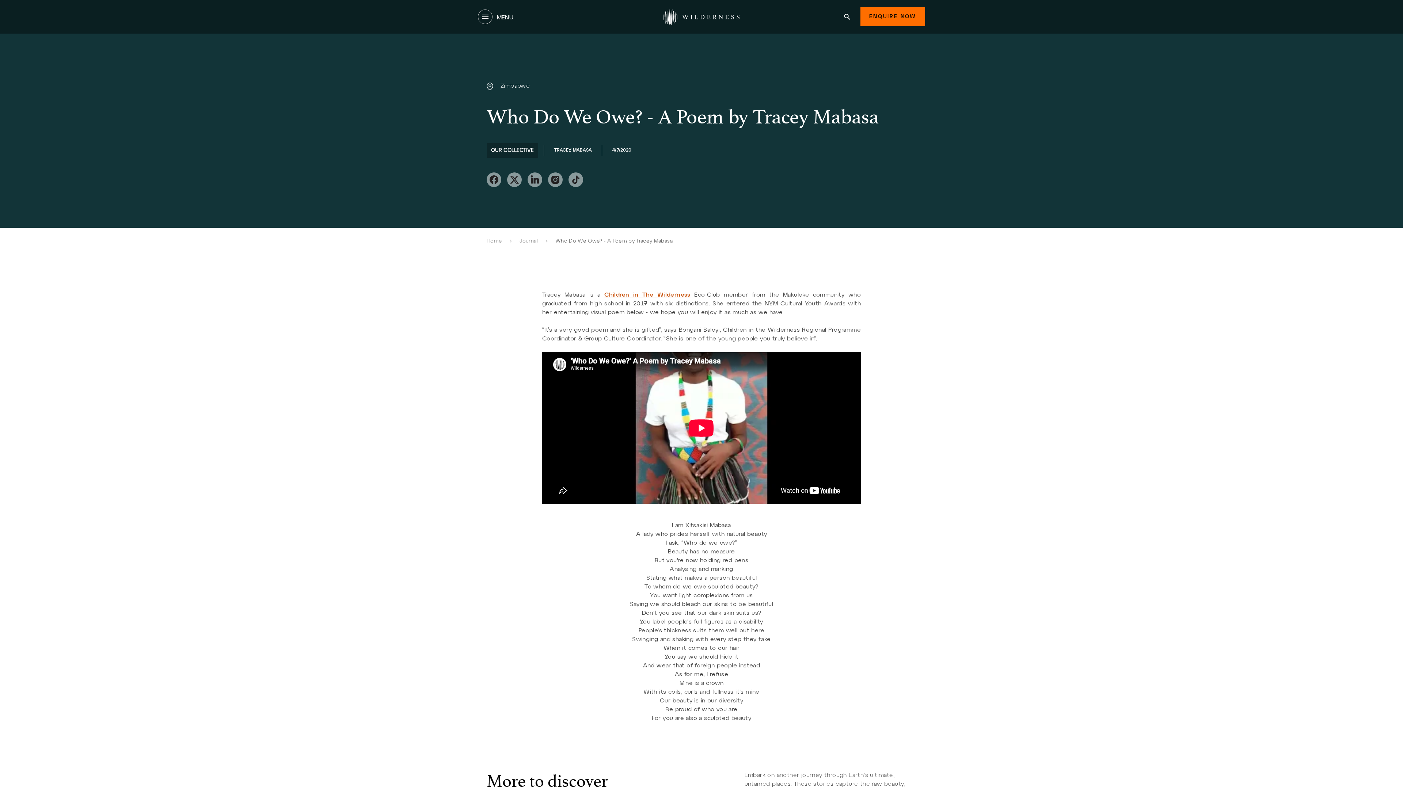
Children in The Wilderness (647, 295)
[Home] (701, 17)
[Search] (847, 17)
